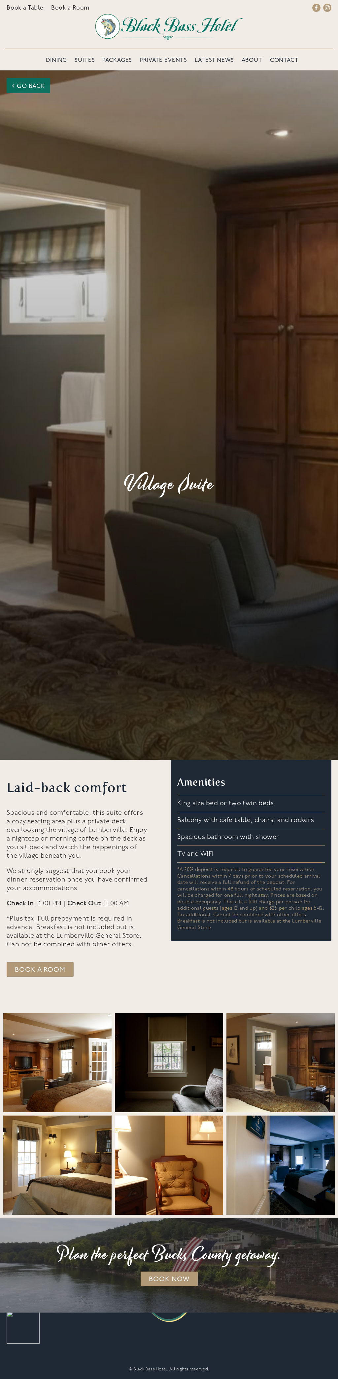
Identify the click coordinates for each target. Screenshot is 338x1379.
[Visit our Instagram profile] (327, 9)
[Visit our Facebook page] (316, 9)
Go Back (28, 86)
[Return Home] (169, 27)
